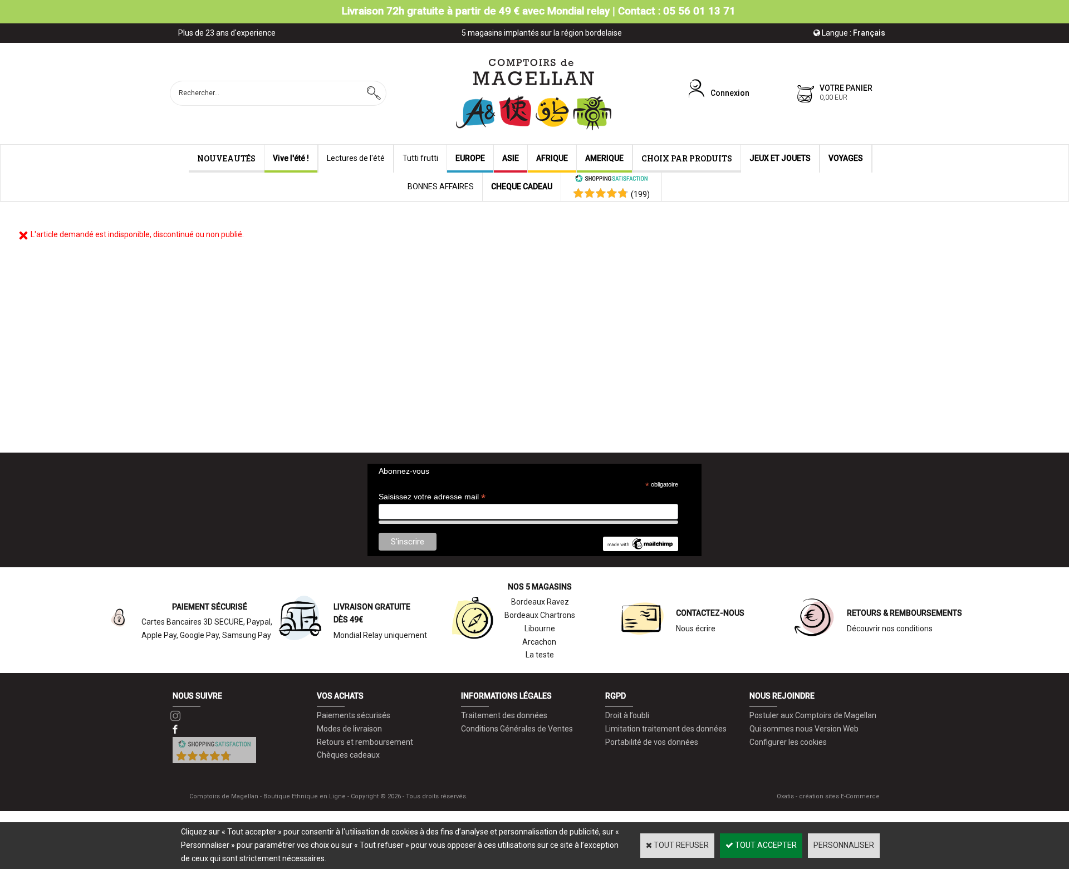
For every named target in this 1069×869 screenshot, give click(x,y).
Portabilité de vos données (651, 742)
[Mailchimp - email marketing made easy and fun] (640, 548)
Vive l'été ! (291, 158)
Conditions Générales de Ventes (517, 728)
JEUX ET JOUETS (780, 158)
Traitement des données (504, 715)
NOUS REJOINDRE (782, 695)
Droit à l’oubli (627, 715)
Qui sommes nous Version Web (804, 728)
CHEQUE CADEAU (521, 186)
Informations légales (506, 695)
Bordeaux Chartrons (539, 615)
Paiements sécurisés (353, 715)
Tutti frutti (420, 158)
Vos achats (340, 695)
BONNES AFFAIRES (441, 186)
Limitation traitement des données (666, 728)
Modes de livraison (349, 728)
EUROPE (470, 158)
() (640, 194)
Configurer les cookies (788, 742)
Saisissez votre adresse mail (432, 497)
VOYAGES (845, 158)
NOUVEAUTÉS (226, 158)
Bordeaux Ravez (540, 601)
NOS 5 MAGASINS (540, 586)
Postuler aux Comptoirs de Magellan (812, 715)
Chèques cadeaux (348, 754)
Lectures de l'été (356, 158)
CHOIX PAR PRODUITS (686, 158)
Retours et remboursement (365, 742)
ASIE (510, 158)
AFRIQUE (552, 158)
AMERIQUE (604, 158)
